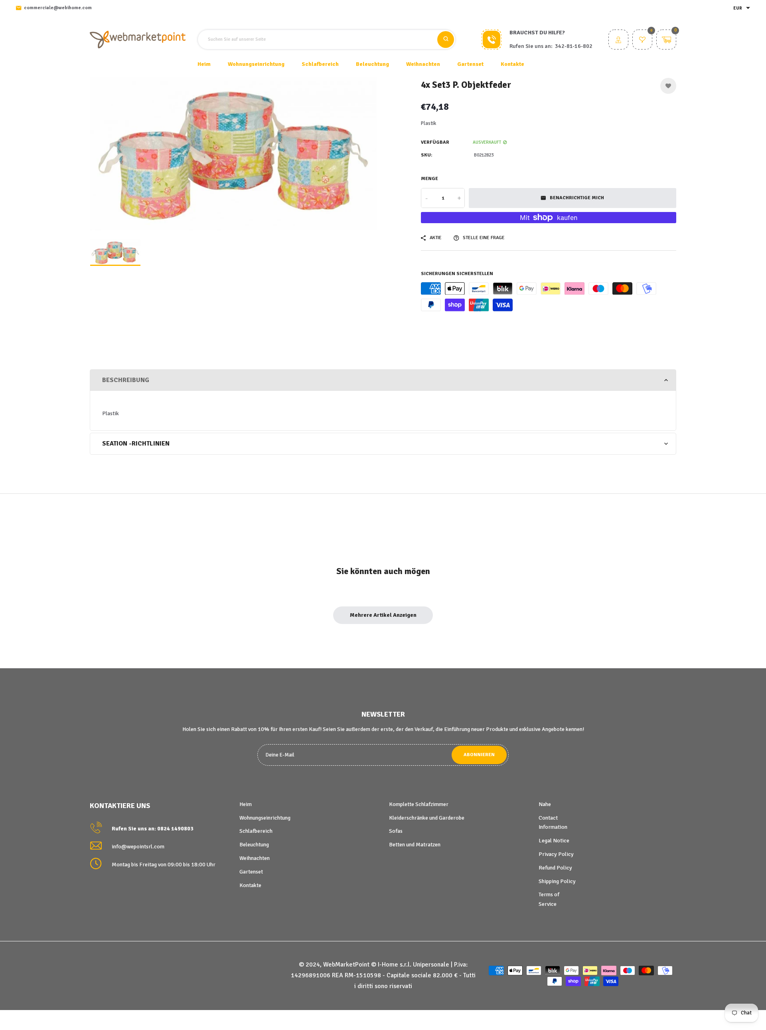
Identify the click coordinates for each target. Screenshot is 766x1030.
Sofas (396, 831)
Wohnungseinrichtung (264, 817)
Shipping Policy (557, 881)
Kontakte (512, 64)
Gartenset (251, 871)
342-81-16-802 (573, 46)
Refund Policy (555, 867)
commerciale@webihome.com (58, 8)
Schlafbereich (255, 831)
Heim (204, 64)
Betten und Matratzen (414, 844)
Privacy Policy (556, 854)
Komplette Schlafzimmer (418, 804)
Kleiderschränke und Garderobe (426, 817)
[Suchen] (445, 39)
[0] (642, 40)
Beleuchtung (254, 844)
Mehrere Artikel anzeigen (383, 615)
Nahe (545, 804)
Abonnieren (479, 755)
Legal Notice (554, 840)
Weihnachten (254, 858)
